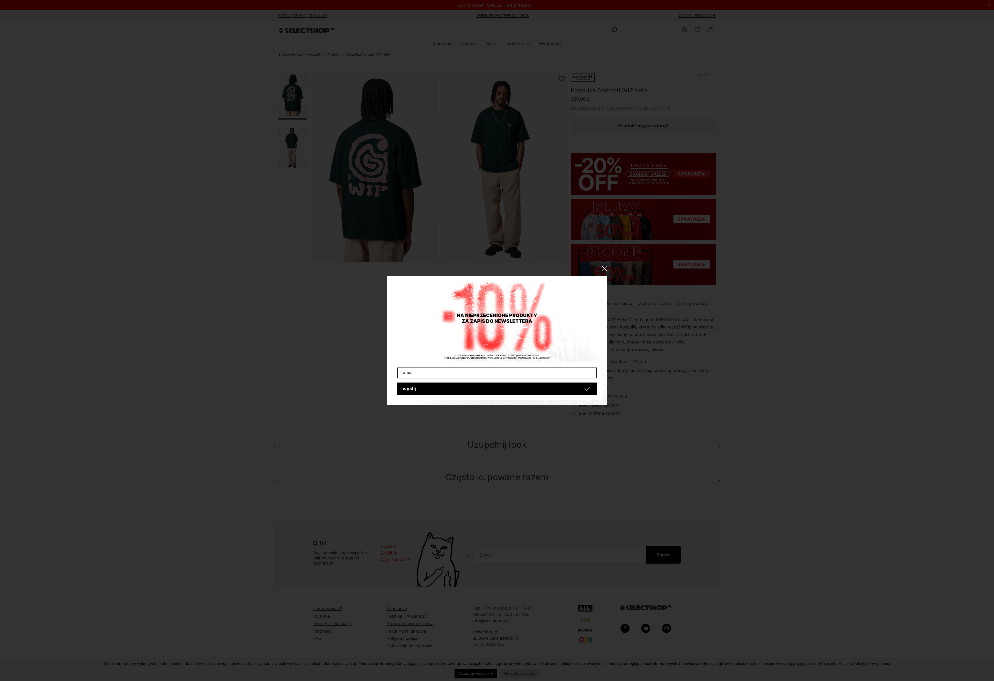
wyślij (409, 388)
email (408, 372)
